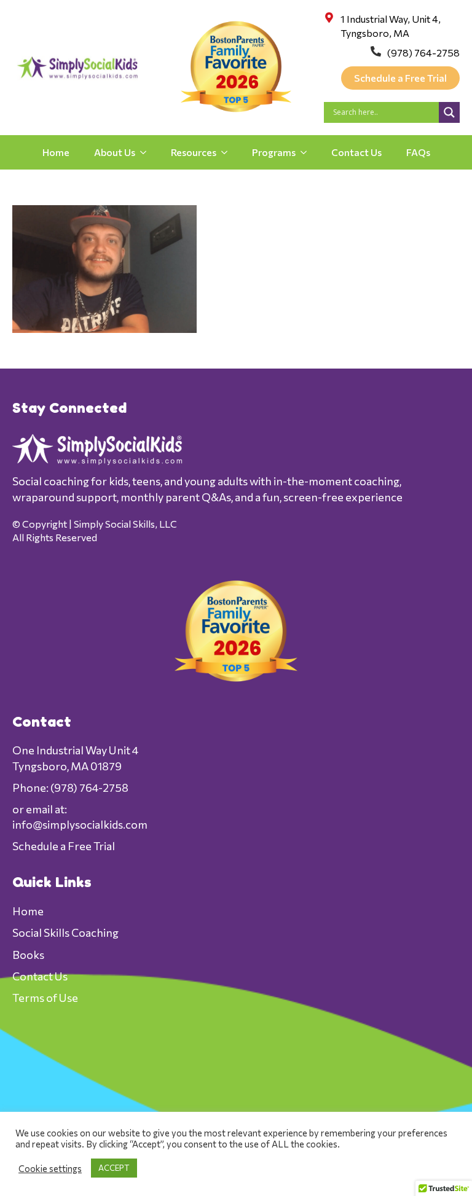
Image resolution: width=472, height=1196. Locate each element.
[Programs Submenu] (307, 152)
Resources (193, 152)
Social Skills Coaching (65, 932)
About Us (114, 152)
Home (55, 152)
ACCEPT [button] (114, 1168)
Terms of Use (45, 997)
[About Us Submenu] (147, 152)
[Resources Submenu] (228, 152)
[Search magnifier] (449, 112)
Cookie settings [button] (50, 1168)
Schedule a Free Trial (63, 846)
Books (28, 954)
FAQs (418, 152)
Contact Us (356, 152)
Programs (274, 152)
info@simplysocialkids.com (80, 824)
